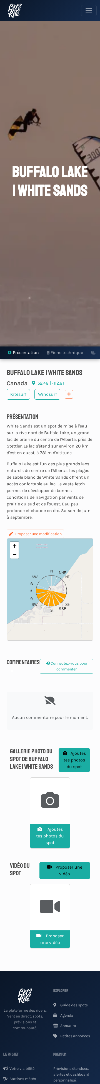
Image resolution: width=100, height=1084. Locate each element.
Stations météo (22, 1078)
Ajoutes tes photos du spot (75, 760)
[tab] (23, 353)
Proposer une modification (38, 534)
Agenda (66, 1015)
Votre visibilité (21, 1068)
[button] (50, 589)
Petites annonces (74, 1036)
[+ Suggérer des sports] (69, 394)
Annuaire (67, 1025)
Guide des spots (73, 1005)
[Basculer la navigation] (89, 10)
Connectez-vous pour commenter (69, 666)
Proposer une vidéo (68, 870)
